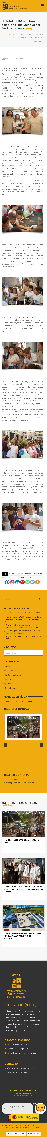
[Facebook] (7, 582)
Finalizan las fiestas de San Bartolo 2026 (23, 612)
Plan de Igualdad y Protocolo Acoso (21, 1053)
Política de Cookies (34, 1133)
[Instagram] (12, 582)
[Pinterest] (22, 582)
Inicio (9, 34)
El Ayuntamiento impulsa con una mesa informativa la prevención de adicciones (22, 626)
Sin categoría (11, 688)
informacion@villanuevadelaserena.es (20, 1068)
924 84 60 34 (25, 1072)
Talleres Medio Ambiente (29, 577)
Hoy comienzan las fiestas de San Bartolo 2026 (23, 637)
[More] (37, 582)
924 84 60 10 (12, 1072)
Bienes (8, 666)
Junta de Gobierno (13, 675)
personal (9, 683)
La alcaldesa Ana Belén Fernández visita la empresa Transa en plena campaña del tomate (22, 619)
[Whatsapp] (27, 582)
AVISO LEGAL (13, 1090)
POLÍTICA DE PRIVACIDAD (28, 1090)
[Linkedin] (17, 582)
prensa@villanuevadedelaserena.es (20, 783)
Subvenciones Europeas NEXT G (20, 1048)
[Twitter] (32, 582)
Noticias (15, 34)
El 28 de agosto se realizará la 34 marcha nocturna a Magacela (23, 632)
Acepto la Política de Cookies (16, 1133)
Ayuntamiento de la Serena (20, 574)
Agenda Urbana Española (17, 1044)
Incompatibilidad (12, 670)
